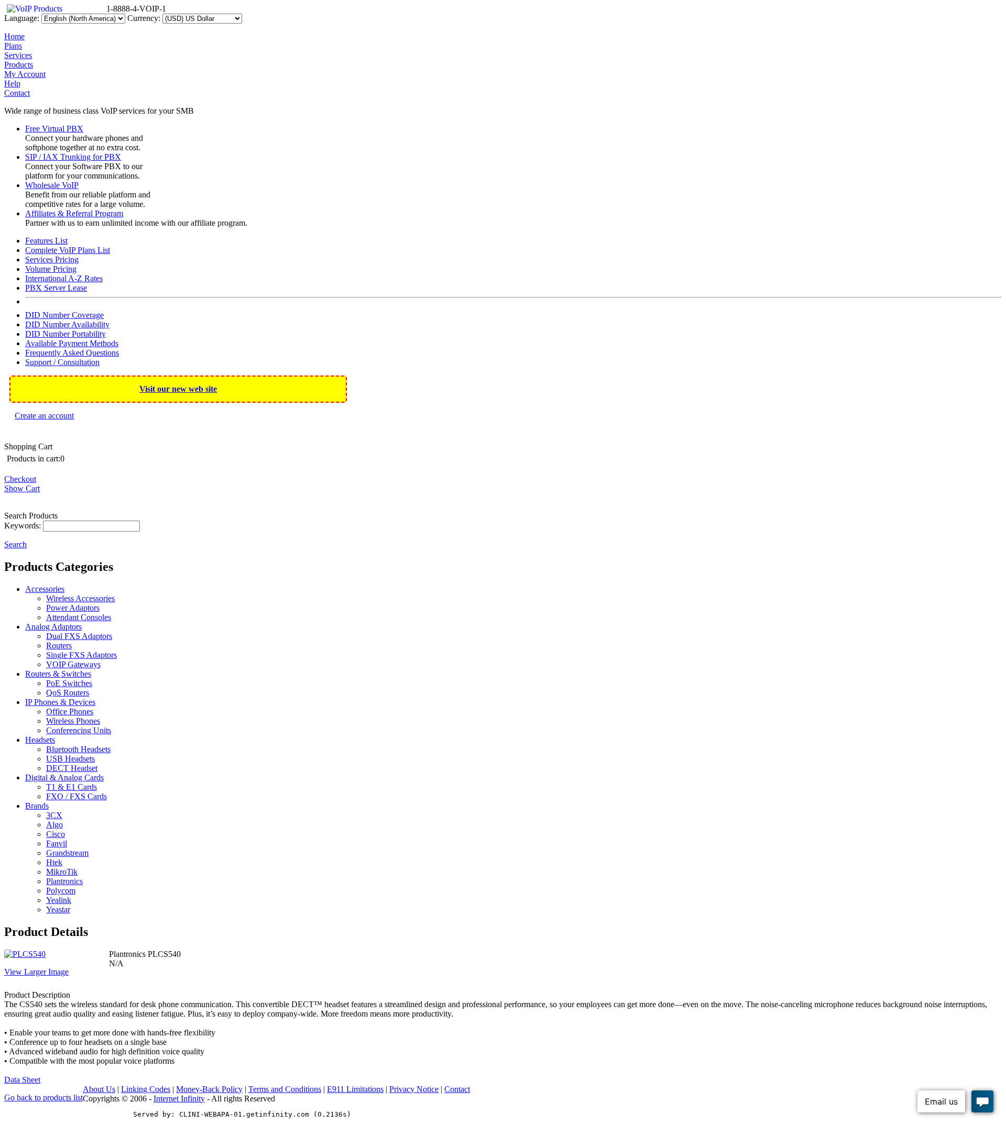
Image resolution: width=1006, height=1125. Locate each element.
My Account (25, 74)
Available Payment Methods (71, 343)
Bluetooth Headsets (78, 749)
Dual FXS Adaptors (79, 636)
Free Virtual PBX (54, 128)
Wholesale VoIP (52, 185)
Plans (13, 45)
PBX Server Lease (56, 287)
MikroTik (62, 871)
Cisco (55, 834)
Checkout (20, 479)
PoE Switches (69, 683)
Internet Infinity (179, 1098)
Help (12, 83)
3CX (54, 815)
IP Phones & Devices (60, 702)
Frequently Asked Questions (72, 352)
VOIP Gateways (73, 664)
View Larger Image (36, 971)
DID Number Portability (65, 333)
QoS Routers (67, 692)
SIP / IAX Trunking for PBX (73, 156)
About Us (99, 1089)
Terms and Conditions (284, 1089)
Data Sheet (22, 1079)
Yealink (58, 900)
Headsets (40, 739)
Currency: (143, 18)
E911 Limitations (355, 1089)
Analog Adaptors (53, 626)
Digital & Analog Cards (64, 777)
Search (15, 544)
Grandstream (67, 852)
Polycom (60, 890)
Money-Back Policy (209, 1089)
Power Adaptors (73, 607)
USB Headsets (70, 758)
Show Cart (22, 488)
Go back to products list (43, 1097)
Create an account (44, 415)
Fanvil (56, 843)
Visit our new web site (178, 388)
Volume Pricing (50, 268)
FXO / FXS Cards (76, 796)
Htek (54, 862)
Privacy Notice (414, 1089)
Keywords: (22, 525)
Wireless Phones (73, 720)
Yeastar (58, 909)
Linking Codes (145, 1089)
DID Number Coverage (64, 315)
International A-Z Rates (64, 278)
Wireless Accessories (80, 598)
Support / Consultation (62, 362)
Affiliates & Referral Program (74, 213)
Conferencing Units (78, 730)
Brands (37, 805)
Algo (54, 824)
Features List (46, 240)
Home (14, 36)
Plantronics (64, 881)
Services (18, 55)
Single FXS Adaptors (81, 654)
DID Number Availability (67, 324)
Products (18, 64)
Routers (59, 645)
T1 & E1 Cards (71, 786)
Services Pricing (52, 259)
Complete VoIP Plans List (67, 250)
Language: (21, 18)
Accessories (44, 588)
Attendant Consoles (78, 617)
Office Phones (69, 711)
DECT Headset (71, 768)
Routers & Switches (58, 673)
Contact (17, 93)
